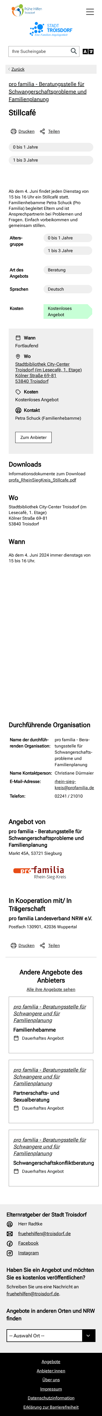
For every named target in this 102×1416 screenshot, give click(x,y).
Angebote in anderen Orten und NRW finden (51, 1315)
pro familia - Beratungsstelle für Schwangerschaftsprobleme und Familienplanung (47, 91)
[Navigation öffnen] (90, 12)
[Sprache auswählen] (88, 51)
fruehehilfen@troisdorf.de (44, 1233)
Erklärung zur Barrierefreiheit (51, 1407)
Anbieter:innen (51, 1370)
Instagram (28, 1253)
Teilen (54, 131)
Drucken (26, 131)
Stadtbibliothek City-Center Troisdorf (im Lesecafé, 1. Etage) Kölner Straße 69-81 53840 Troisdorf (48, 372)
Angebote (51, 1361)
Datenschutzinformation (51, 1398)
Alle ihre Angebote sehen (51, 989)
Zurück (17, 69)
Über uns (51, 1379)
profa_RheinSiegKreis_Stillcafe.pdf (42, 480)
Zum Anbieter (33, 437)
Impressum (51, 1389)
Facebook (28, 1243)
